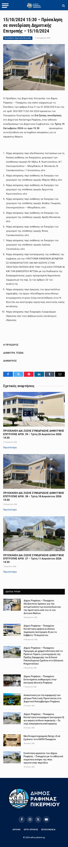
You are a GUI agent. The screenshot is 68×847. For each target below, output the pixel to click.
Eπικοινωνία (48, 829)
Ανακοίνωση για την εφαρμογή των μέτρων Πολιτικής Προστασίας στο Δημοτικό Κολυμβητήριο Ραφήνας (42, 698)
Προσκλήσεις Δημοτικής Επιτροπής (17, 38)
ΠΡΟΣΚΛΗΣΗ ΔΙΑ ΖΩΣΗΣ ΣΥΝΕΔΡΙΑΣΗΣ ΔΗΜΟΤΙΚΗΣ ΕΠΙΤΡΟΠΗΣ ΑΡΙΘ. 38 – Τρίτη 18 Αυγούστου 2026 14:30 (33, 496)
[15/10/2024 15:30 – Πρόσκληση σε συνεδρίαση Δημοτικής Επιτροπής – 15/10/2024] (34, 89)
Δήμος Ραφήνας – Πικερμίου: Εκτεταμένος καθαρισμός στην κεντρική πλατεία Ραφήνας (40, 679)
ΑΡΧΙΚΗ (16, 829)
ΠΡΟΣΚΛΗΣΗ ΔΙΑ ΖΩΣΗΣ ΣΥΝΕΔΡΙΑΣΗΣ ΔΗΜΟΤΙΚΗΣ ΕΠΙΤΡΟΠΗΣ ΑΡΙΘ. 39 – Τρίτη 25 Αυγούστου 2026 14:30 (33, 434)
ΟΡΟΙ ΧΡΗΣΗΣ (31, 829)
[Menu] (5, 5)
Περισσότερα (10, 447)
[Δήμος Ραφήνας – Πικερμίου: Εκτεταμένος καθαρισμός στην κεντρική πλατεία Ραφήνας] (12, 680)
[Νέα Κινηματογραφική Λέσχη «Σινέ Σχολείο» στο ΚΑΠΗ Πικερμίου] (12, 740)
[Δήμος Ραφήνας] (34, 5)
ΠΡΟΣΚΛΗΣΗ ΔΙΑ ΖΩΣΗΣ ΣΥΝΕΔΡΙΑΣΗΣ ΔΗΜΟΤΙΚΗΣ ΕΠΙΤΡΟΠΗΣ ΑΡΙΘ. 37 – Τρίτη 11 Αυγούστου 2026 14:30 (33, 559)
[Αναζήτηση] (63, 5)
